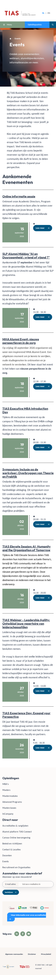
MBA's (5, 784)
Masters (6, 790)
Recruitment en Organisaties (16, 867)
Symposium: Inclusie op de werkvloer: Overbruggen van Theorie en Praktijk (28, 472)
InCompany (7, 813)
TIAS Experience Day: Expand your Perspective (26, 714)
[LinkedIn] (16, 933)
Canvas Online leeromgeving (16, 837)
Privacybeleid (46, 954)
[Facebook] (22, 933)
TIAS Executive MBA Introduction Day (25, 410)
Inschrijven (9, 892)
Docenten (7, 855)
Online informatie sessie (18, 196)
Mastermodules (10, 796)
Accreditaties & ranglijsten (15, 825)
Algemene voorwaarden (14, 954)
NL (43, 13)
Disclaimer (32, 954)
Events (5, 861)
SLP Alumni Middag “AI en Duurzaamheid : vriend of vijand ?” (26, 255)
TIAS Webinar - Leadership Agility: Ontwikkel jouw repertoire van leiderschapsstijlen (26, 623)
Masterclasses (9, 807)
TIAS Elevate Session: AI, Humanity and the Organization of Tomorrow (26, 548)
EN (49, 13)
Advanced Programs (12, 801)
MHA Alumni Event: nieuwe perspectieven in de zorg (20, 341)
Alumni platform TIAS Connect (17, 831)
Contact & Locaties (11, 849)
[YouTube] (28, 933)
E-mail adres (10, 884)
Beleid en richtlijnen (12, 843)
